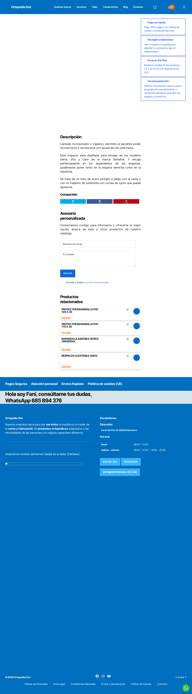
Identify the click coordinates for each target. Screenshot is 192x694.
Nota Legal (59, 684)
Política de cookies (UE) (105, 384)
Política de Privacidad (36, 684)
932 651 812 (110, 461)
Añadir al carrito (136, 311)
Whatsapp (131, 461)
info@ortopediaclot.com (120, 472)
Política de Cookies (141, 684)
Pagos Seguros (16, 384)
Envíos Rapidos (73, 384)
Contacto (138, 7)
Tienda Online (110, 7)
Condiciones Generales (83, 684)
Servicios (81, 7)
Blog (125, 7)
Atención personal (44, 384)
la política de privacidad (96, 282)
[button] (186, 688)
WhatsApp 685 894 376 (33, 400)
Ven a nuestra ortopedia (157, 44)
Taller (95, 7)
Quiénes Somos (62, 7)
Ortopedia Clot (21, 7)
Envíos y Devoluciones (113, 684)
